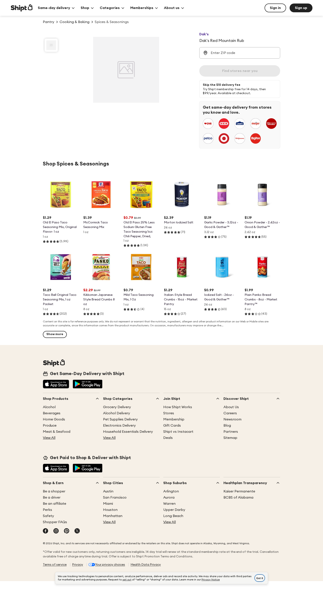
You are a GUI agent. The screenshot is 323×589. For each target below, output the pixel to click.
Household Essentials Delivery (128, 431)
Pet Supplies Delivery (120, 419)
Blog (227, 425)
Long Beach (173, 516)
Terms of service (55, 564)
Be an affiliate (54, 503)
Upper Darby (174, 510)
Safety (48, 516)
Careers (230, 413)
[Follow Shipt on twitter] (77, 531)
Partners (230, 431)
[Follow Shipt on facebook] (45, 531)
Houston (110, 510)
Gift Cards (172, 425)
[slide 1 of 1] (51, 45)
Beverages (51, 413)
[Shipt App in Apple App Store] (56, 384)
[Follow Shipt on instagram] (56, 531)
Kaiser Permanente (239, 491)
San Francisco (115, 497)
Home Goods (54, 419)
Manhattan (112, 516)
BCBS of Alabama (238, 497)
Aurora (168, 497)
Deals (168, 438)
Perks (47, 510)
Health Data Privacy (146, 564)
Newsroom (232, 419)
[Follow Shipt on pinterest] (66, 531)
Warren (169, 503)
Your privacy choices (110, 564)
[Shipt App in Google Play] (87, 384)
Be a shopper (54, 491)
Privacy (77, 564)
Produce (49, 425)
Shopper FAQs (55, 522)
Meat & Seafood (56, 431)
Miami (108, 503)
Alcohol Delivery (116, 413)
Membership (173, 419)
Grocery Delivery (117, 407)
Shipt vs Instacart (178, 431)
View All (49, 438)
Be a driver (51, 497)
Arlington (171, 491)
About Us (231, 407)
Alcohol (49, 407)
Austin (108, 491)
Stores (168, 413)
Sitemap (230, 438)
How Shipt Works (177, 407)
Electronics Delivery (119, 425)
